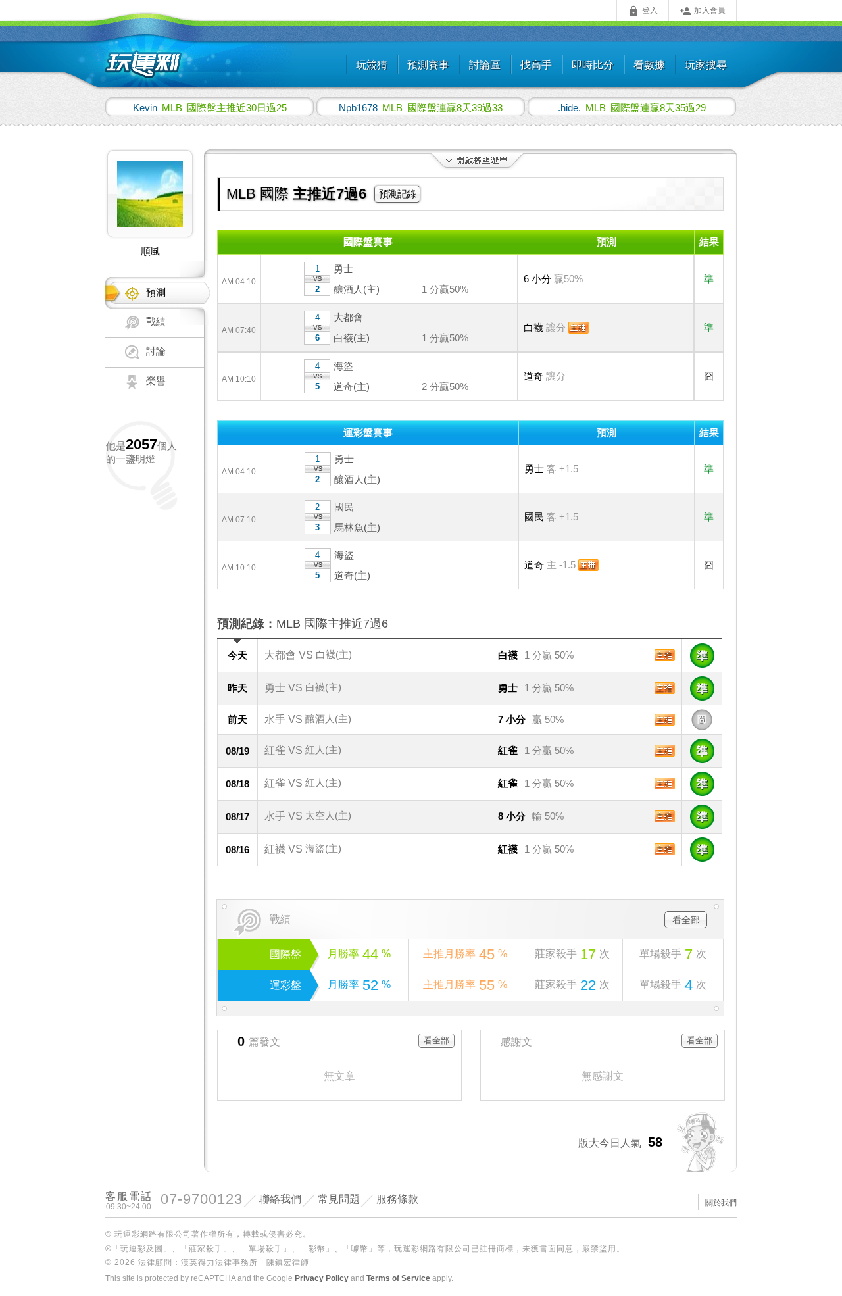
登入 (643, 11)
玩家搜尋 (706, 64)
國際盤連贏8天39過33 (421, 107)
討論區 (485, 64)
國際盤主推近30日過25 (210, 107)
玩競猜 (371, 64)
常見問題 (339, 1199)
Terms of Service (398, 1278)
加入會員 (703, 11)
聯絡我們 (280, 1199)
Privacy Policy (322, 1278)
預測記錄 (397, 193)
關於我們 (721, 1202)
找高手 (536, 64)
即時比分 (593, 64)
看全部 (686, 919)
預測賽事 (428, 64)
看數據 (649, 64)
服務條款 (397, 1199)
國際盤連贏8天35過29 (632, 107)
